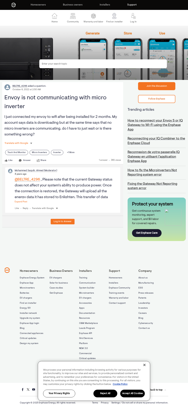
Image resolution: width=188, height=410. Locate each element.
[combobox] (103, 63)
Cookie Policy (120, 384)
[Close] (144, 365)
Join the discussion (157, 86)
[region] (94, 381)
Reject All (105, 393)
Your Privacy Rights (59, 393)
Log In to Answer (63, 221)
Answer (27, 160)
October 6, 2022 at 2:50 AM (26, 90)
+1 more (71, 152)
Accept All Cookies (132, 393)
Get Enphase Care (147, 233)
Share (43, 160)
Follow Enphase (156, 99)
